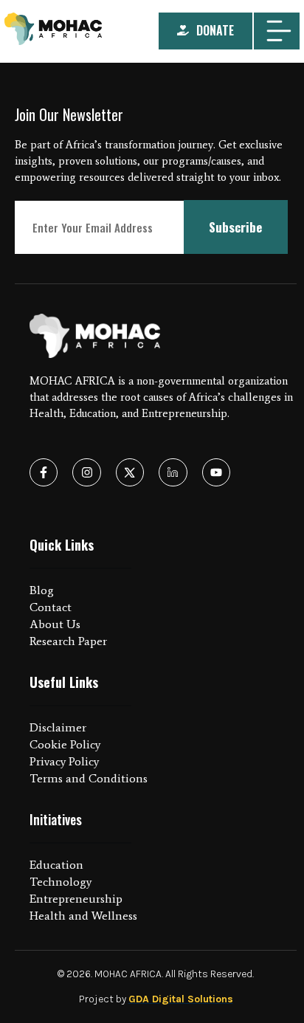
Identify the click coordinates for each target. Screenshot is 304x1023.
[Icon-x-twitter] (130, 472)
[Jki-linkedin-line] (173, 472)
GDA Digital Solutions (180, 999)
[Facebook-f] (44, 472)
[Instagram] (86, 472)
